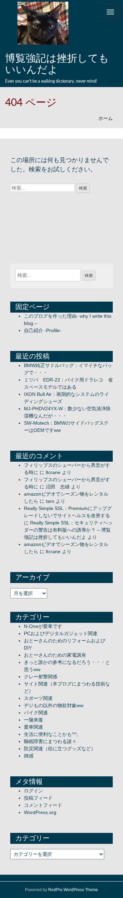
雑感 (28, 756)
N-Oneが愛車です (43, 626)
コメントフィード (43, 805)
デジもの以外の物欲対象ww (53, 705)
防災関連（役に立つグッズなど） (60, 748)
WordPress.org (40, 812)
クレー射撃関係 (40, 676)
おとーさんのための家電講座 (55, 655)
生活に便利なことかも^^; (51, 734)
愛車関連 (33, 727)
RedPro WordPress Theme (73, 889)
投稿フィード (38, 798)
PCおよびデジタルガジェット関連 (60, 633)
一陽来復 (33, 720)
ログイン (33, 790)
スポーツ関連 (38, 698)
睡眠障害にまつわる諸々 (50, 741)
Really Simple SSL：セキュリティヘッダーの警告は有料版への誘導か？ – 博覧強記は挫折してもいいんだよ (68, 530)
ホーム (105, 118)
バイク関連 (36, 712)
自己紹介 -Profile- (43, 330)
